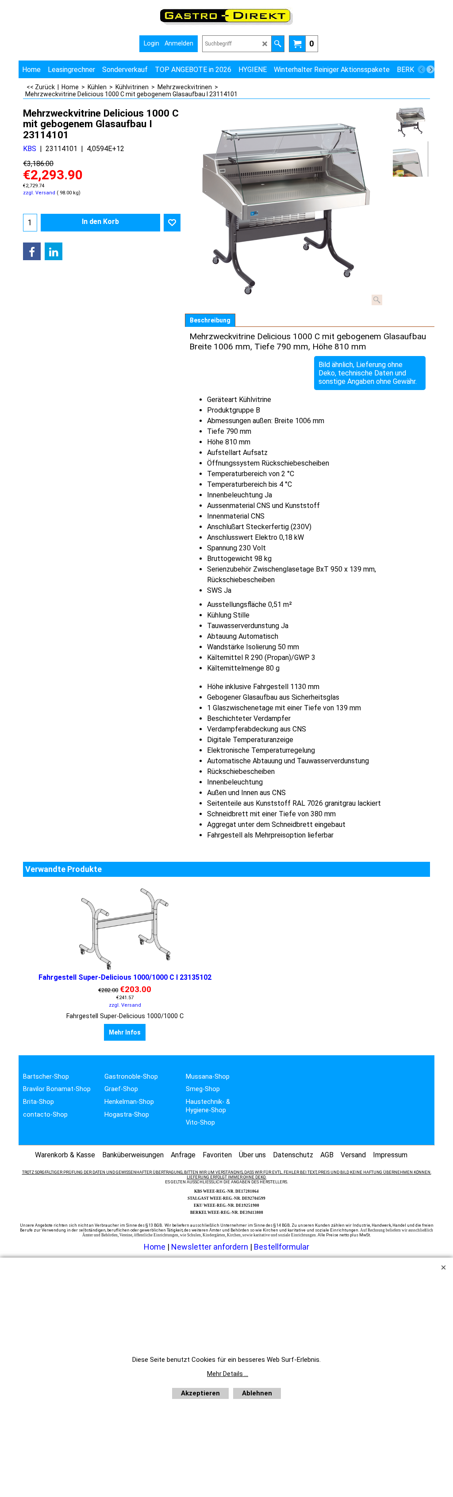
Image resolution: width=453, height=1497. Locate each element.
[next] (430, 69)
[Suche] (277, 44)
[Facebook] (32, 251)
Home (154, 1246)
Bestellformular (281, 1246)
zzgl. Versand (39, 193)
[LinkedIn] (53, 251)
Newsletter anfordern (210, 1246)
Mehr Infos (125, 1032)
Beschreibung (210, 320)
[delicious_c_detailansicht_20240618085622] (410, 159)
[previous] (422, 69)
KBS (29, 148)
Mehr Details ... (227, 1373)
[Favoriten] (172, 222)
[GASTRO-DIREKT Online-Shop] (226, 24)
